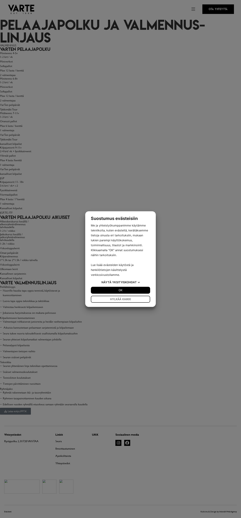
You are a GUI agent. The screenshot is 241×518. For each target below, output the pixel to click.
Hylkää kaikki (120, 299)
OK (120, 290)
